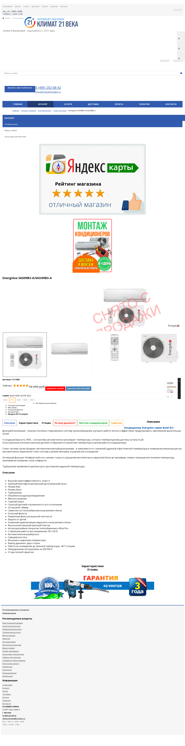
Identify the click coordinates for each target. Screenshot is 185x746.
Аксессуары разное (10, 663)
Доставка (35, 6)
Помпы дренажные (10, 651)
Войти (7, 18)
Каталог (18, 6)
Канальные (7, 666)
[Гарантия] (92, 598)
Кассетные (7, 670)
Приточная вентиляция (12, 623)
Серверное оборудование (13, 660)
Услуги (26, 6)
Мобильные (7, 676)
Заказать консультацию (78, 389)
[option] (125, 318)
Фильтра (6, 638)
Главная (17, 104)
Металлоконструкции (11, 645)
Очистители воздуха (11, 626)
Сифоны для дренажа (11, 657)
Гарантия (54, 6)
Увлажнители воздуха (12, 629)
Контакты (64, 6)
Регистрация (18, 18)
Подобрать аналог (55, 389)
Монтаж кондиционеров (93, 422)
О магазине (7, 6)
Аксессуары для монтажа (15, 136)
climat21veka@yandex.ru (48, 92)
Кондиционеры (11, 124)
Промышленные (9, 673)
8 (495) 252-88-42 (48, 87)
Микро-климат (11, 130)
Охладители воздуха (11, 632)
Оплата (45, 6)
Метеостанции (8, 635)
